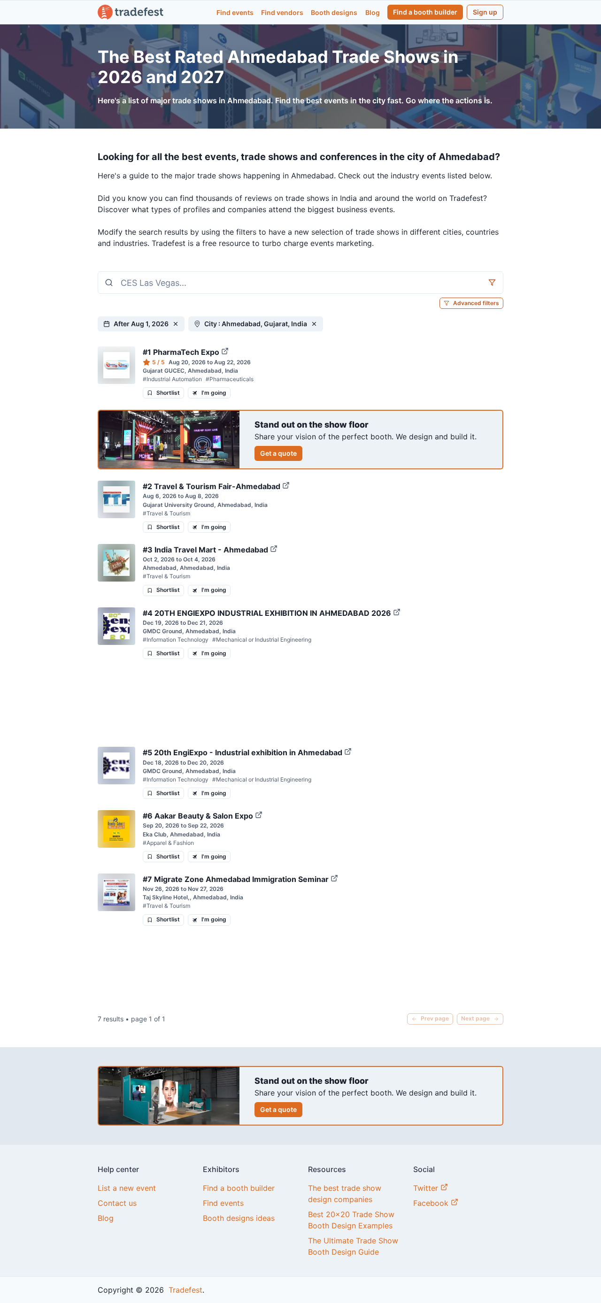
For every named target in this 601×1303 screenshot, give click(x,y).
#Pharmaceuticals (230, 379)
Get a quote (278, 453)
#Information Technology (175, 639)
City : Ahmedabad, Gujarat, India (255, 324)
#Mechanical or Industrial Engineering (261, 639)
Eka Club (155, 834)
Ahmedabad (160, 567)
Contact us (117, 1203)
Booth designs (334, 12)
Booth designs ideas (239, 1218)
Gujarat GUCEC (164, 370)
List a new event (127, 1188)
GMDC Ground (162, 631)
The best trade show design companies (344, 1193)
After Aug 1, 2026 (141, 324)
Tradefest (184, 1290)
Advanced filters (476, 303)
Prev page (435, 1018)
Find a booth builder (425, 12)
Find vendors (282, 12)
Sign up (485, 12)
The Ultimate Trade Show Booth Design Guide (353, 1246)
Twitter (426, 1188)
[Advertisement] (300, 703)
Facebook (432, 1203)
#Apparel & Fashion (168, 842)
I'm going (213, 392)
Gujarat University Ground (178, 504)
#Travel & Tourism (166, 513)
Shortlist (168, 392)
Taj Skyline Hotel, (166, 897)
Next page (475, 1018)
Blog (372, 12)
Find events (235, 12)
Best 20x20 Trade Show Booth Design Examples (351, 1220)
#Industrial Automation (172, 379)
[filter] (492, 282)
